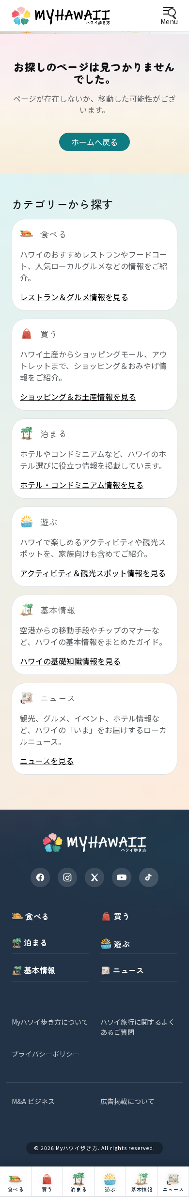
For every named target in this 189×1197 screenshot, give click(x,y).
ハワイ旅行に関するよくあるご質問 (137, 1027)
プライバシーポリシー (45, 1054)
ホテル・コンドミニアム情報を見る (81, 485)
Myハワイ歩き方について (50, 1022)
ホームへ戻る (94, 142)
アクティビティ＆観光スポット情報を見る (93, 573)
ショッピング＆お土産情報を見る (78, 396)
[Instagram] (67, 877)
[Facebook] (40, 877)
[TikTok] (148, 877)
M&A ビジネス (33, 1101)
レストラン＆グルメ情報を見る (74, 297)
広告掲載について (127, 1101)
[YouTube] (121, 877)
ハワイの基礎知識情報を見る (70, 661)
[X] (94, 877)
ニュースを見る (47, 761)
